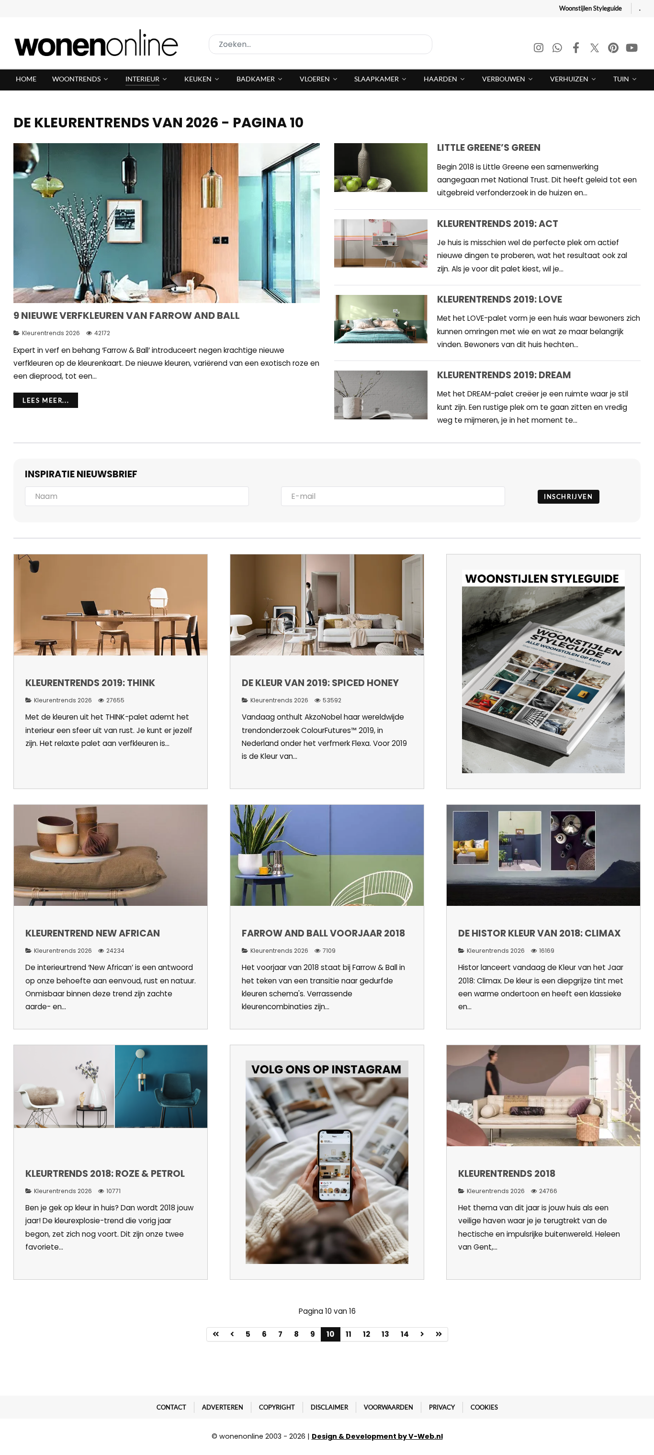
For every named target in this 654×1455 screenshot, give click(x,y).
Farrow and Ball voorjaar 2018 (323, 933)
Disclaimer (329, 1407)
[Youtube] (632, 49)
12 (366, 1334)
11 (348, 1334)
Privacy (442, 1407)
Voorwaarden (388, 1407)
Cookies (484, 1407)
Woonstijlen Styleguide (590, 8)
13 (385, 1334)
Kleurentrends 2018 (506, 1173)
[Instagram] (539, 49)
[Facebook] (576, 49)
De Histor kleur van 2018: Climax (539, 933)
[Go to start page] (215, 1334)
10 (330, 1334)
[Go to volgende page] (422, 1334)
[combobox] (320, 44)
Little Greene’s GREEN (489, 147)
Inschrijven (568, 496)
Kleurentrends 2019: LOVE (499, 299)
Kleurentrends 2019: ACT (497, 223)
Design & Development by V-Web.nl (377, 1436)
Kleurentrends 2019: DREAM (504, 375)
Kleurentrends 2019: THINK (90, 683)
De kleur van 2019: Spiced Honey (320, 683)
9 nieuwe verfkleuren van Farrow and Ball (126, 315)
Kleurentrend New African (92, 933)
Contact (171, 1407)
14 (405, 1334)
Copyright (277, 1407)
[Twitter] (595, 49)
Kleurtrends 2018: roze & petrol (105, 1173)
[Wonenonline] (99, 42)
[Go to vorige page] (232, 1334)
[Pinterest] (614, 49)
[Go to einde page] (439, 1334)
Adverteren (222, 1407)
